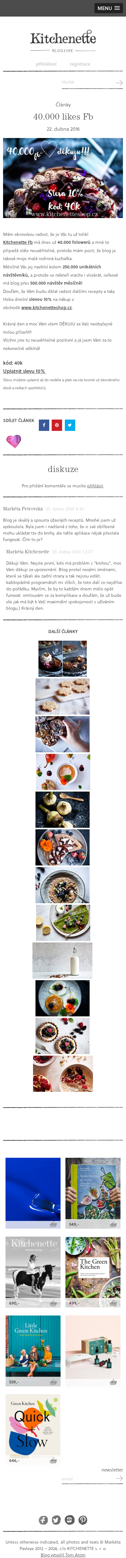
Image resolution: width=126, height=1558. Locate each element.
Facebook (43, 1520)
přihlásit (95, 485)
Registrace (80, 64)
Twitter (56, 1520)
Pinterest (83, 1520)
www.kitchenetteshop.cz (46, 307)
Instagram (70, 1520)
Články (63, 104)
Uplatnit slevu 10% (24, 370)
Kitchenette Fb (18, 242)
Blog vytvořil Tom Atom (63, 1555)
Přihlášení (46, 64)
